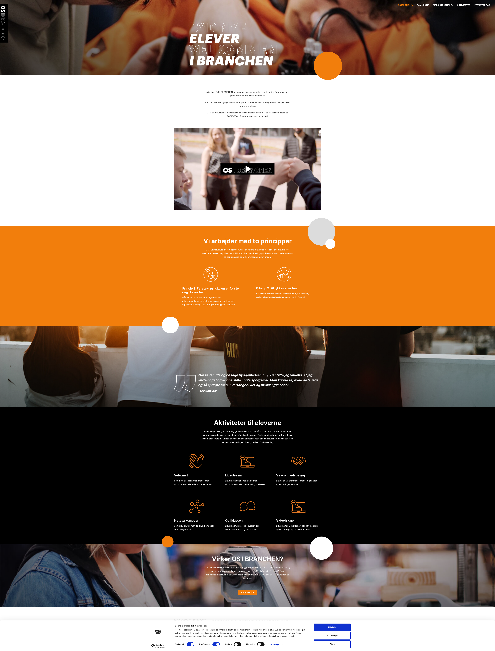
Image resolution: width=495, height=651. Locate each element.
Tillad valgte (332, 636)
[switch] (216, 644)
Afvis (332, 644)
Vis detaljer (274, 644)
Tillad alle (332, 627)
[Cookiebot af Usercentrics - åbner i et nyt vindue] (158, 646)
